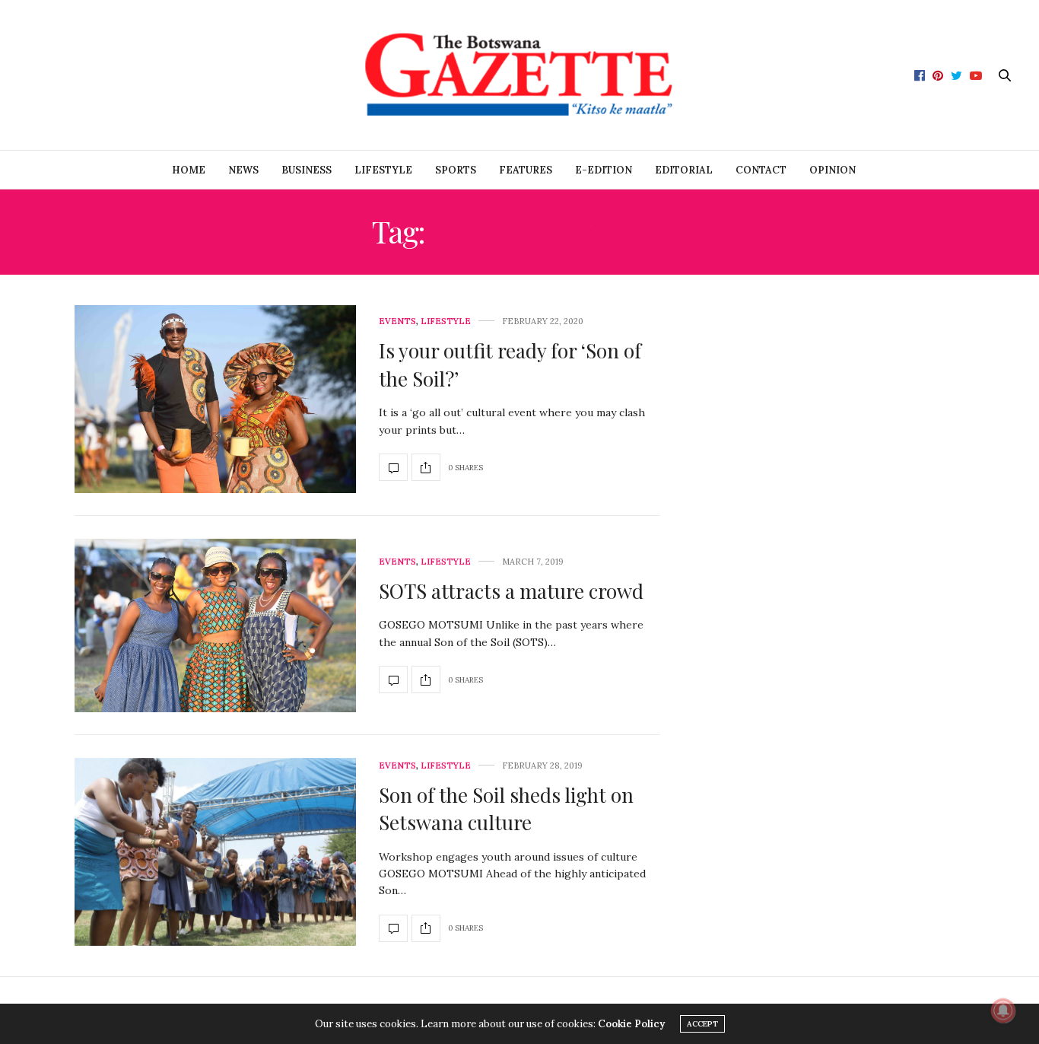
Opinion (832, 170)
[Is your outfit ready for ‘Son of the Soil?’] (215, 399)
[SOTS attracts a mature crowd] (215, 625)
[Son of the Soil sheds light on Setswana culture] (215, 852)
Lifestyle (383, 170)
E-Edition (603, 170)
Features (525, 170)
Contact (761, 170)
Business (306, 170)
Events (397, 321)
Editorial (684, 170)
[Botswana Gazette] (519, 75)
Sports (455, 170)
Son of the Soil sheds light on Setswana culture (506, 808)
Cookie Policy (631, 1023)
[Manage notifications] (1003, 1010)
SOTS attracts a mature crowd (511, 591)
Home (188, 170)
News (243, 170)
